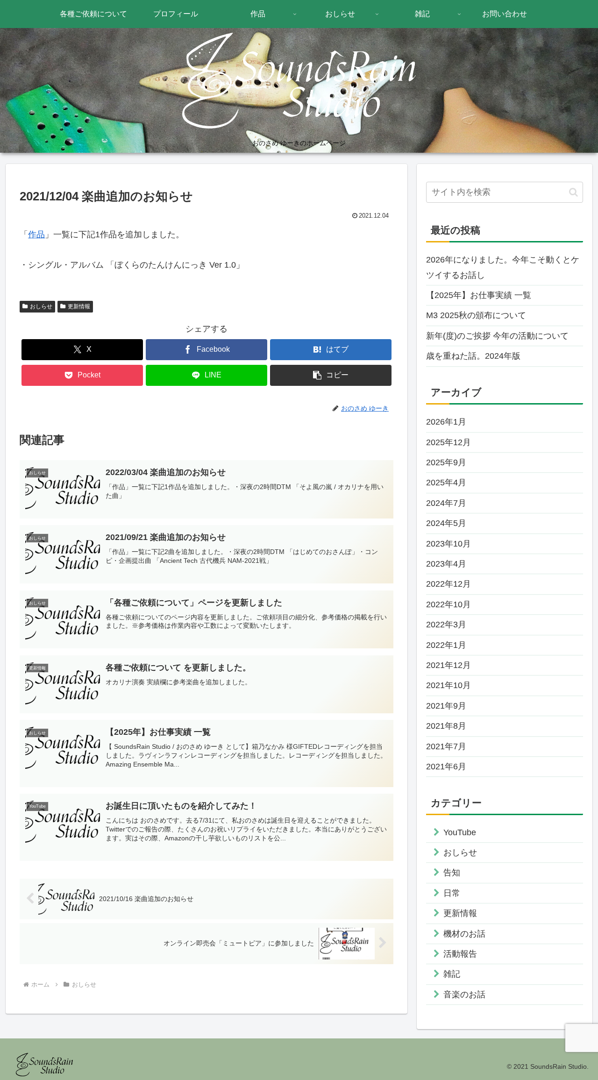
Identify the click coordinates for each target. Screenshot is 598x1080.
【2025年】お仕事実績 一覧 (478, 295)
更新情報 (79, 306)
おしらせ (41, 306)
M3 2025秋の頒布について (476, 315)
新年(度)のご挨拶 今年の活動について (497, 336)
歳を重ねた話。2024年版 (473, 356)
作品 (36, 234)
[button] (331, 375)
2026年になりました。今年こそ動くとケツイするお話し (502, 267)
